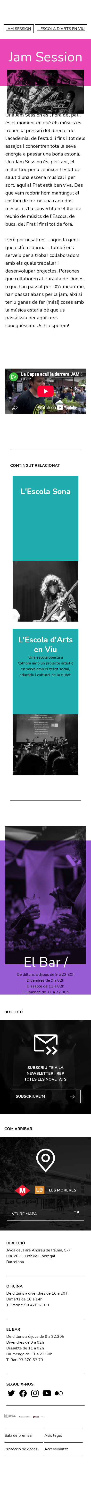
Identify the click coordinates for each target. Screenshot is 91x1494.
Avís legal (53, 1435)
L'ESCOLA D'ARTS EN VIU (61, 28)
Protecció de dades (21, 1449)
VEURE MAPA (24, 1214)
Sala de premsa (18, 1435)
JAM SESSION (18, 28)
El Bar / (46, 962)
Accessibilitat (56, 1449)
